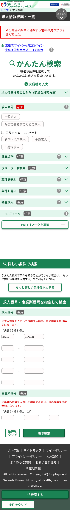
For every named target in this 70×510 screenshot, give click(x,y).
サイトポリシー (56, 450)
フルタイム (13, 132)
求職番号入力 (35, 84)
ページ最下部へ (61, 12)
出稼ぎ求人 (12, 147)
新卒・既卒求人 (15, 139)
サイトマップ (32, 450)
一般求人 (11, 116)
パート (32, 132)
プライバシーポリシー (27, 456)
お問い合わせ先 (45, 462)
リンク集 (13, 450)
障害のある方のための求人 (23, 124)
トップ (5, 10)
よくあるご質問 (20, 462)
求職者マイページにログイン (24, 45)
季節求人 (41, 139)
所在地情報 (33, 468)
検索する (37, 494)
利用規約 (52, 456)
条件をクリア (12, 433)
